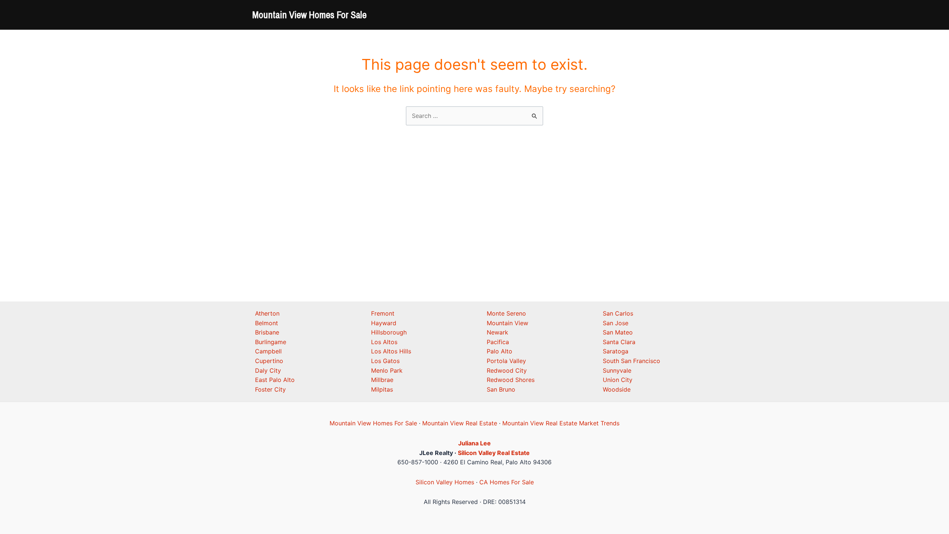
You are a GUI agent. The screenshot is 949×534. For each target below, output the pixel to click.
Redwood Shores (511, 379)
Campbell (268, 351)
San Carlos (618, 313)
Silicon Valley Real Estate (494, 452)
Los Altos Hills (391, 351)
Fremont (382, 313)
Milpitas (382, 389)
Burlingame (270, 342)
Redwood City (507, 370)
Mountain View (507, 323)
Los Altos (384, 342)
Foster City (270, 389)
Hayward (383, 323)
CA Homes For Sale (506, 482)
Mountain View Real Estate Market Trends (560, 423)
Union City (617, 379)
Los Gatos (385, 361)
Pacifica (498, 342)
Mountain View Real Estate (459, 423)
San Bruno (501, 389)
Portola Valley (506, 361)
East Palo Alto (275, 379)
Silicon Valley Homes (445, 482)
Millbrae (382, 379)
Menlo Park (387, 370)
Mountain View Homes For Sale (309, 14)
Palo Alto (499, 351)
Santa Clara (619, 342)
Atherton (267, 313)
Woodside (617, 389)
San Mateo (618, 332)
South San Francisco (631, 361)
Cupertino (269, 361)
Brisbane (267, 332)
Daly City (268, 370)
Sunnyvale (617, 370)
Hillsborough (389, 332)
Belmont (266, 323)
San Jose (615, 323)
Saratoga (615, 351)
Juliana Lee (474, 443)
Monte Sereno (506, 313)
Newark (497, 332)
